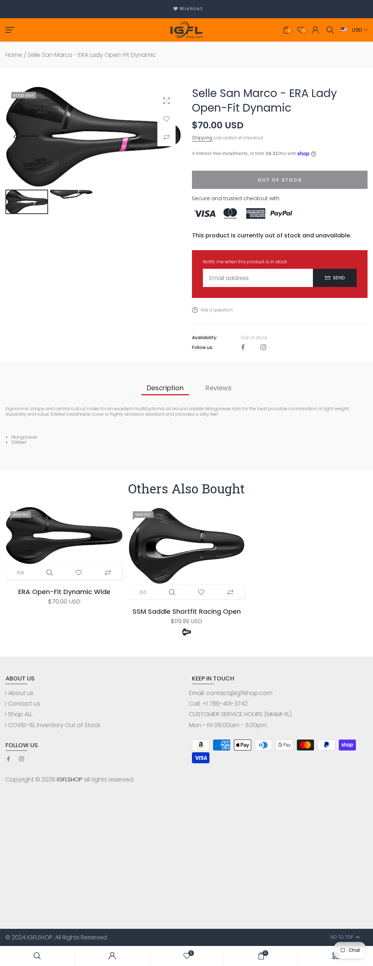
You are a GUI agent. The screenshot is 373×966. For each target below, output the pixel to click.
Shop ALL (20, 714)
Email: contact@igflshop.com (230, 693)
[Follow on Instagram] (263, 347)
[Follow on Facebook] (243, 347)
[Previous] (21, 137)
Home (13, 54)
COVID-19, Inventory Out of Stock (54, 725)
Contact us (24, 703)
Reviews (218, 387)
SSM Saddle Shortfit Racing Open (186, 611)
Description (165, 387)
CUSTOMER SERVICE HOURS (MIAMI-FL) (240, 714)
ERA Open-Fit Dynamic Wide (64, 592)
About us (21, 693)
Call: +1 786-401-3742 (218, 703)
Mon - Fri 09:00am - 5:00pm (228, 725)
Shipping (202, 138)
